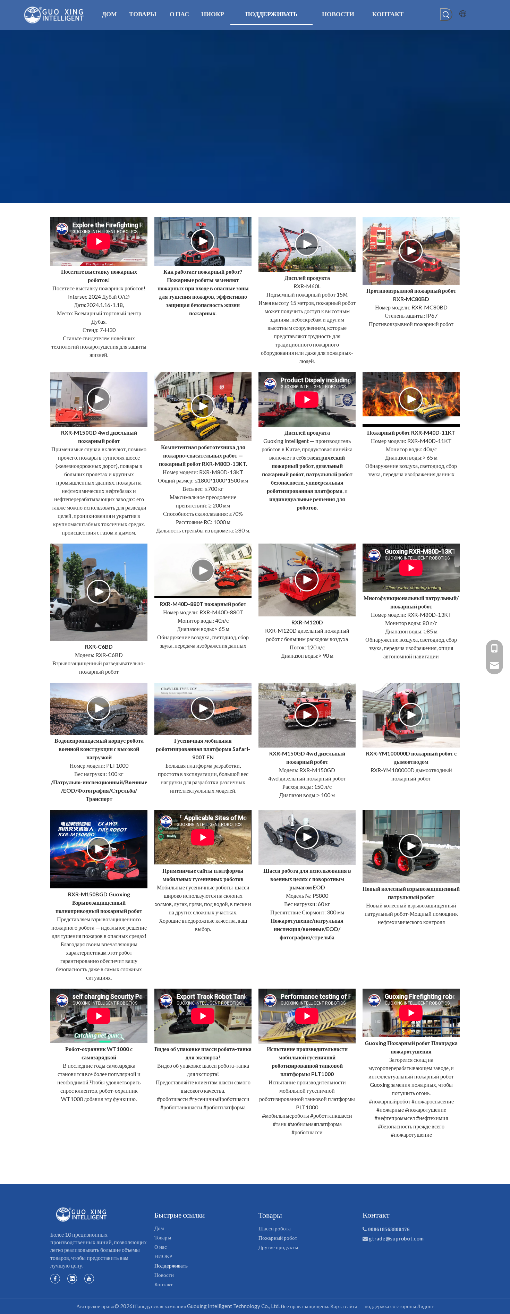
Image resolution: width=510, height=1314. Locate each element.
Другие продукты (278, 1247)
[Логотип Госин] (81, 1214)
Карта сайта (343, 1306)
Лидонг (425, 1306)
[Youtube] (89, 1278)
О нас (160, 1247)
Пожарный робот (277, 1238)
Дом (159, 1228)
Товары (162, 1237)
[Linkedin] (72, 1278)
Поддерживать (171, 1265)
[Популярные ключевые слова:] (446, 14)
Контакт (163, 1284)
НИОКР (163, 1256)
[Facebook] (55, 1278)
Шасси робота (274, 1228)
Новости (164, 1275)
